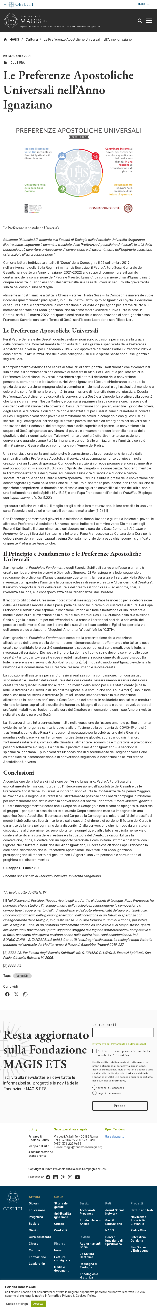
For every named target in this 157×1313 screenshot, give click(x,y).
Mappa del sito (38, 1146)
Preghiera (36, 1217)
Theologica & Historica (89, 1275)
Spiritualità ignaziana (62, 1215)
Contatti (60, 1230)
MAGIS (14, 39)
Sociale (34, 1223)
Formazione (37, 1257)
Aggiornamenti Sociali (90, 1245)
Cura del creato (40, 1237)
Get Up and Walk (142, 1210)
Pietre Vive (138, 1230)
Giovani (34, 1203)
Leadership (37, 1263)
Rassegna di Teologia (88, 1265)
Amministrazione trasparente (40, 1154)
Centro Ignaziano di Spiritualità (114, 1240)
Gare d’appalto (114, 1136)
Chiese (33, 1243)
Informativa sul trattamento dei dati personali (119, 1043)
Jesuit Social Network (114, 1212)
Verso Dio (22, 976)
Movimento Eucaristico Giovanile (139, 1220)
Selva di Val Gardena (138, 1238)
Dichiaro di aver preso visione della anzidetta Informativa (124, 1053)
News (58, 1250)
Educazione (37, 1210)
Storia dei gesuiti (61, 1205)
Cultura (32, 39)
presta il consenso (111, 1087)
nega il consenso (109, 1093)
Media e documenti (61, 1268)
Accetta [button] (38, 1303)
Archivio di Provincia (87, 1212)
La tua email (104, 1024)
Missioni (34, 1230)
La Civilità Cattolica (87, 1255)
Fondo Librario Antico (90, 1222)
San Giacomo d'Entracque (140, 1249)
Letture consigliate (62, 1258)
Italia (142, 4)
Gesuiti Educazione (113, 1222)
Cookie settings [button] (17, 1304)
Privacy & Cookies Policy (38, 1138)
